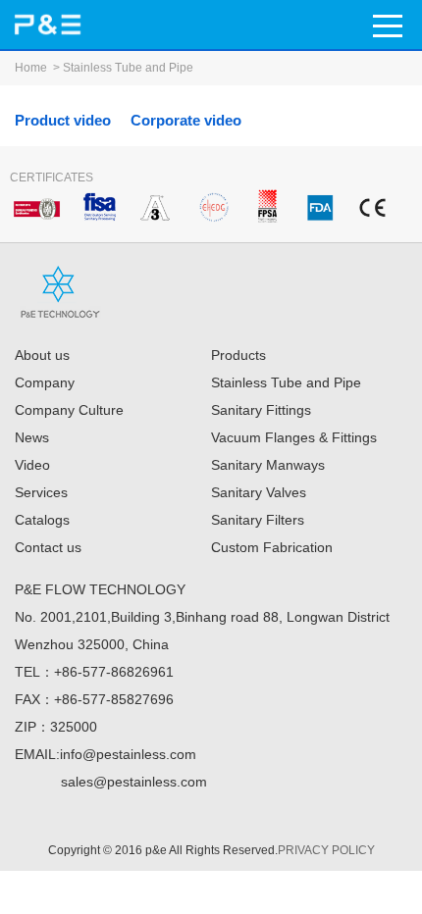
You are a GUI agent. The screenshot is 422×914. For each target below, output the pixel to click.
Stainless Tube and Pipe (128, 68)
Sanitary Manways (268, 465)
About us (42, 355)
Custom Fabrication (272, 547)
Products (238, 355)
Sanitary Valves (258, 492)
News (32, 437)
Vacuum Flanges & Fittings (294, 437)
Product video (63, 120)
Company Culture (69, 410)
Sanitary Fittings (261, 410)
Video (32, 465)
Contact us (48, 547)
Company (45, 382)
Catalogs (42, 520)
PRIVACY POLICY (326, 850)
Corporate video (186, 120)
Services (41, 492)
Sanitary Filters (257, 520)
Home (31, 68)
